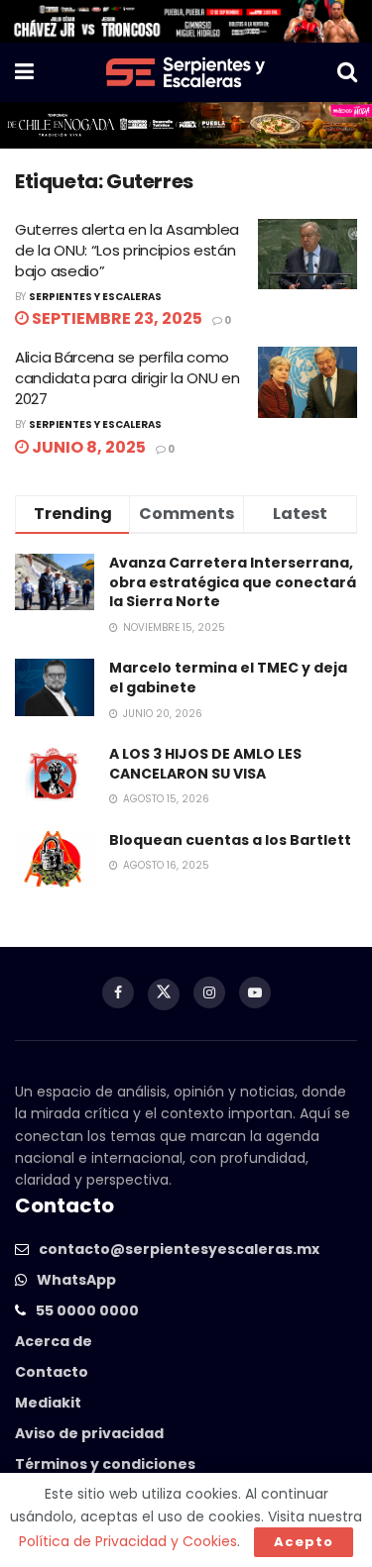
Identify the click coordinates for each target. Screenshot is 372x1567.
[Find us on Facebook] (118, 992)
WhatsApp (76, 1280)
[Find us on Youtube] (255, 992)
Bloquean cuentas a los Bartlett (230, 840)
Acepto (303, 1541)
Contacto (51, 1372)
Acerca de (53, 1341)
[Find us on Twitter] (164, 994)
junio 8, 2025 (87, 447)
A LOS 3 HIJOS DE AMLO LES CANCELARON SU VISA (205, 764)
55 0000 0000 (87, 1310)
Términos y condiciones (105, 1464)
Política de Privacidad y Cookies (128, 1541)
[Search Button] (347, 72)
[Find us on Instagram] (209, 992)
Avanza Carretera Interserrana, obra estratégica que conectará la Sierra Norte (232, 582)
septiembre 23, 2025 (115, 318)
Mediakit (48, 1402)
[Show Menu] (24, 72)
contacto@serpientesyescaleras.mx (179, 1249)
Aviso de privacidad (89, 1433)
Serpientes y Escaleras (95, 296)
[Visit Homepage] (185, 72)
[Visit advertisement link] (186, 21)
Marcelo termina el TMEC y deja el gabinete (228, 677)
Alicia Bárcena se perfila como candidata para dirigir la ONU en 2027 (127, 378)
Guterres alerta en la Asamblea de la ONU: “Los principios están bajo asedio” (127, 250)
